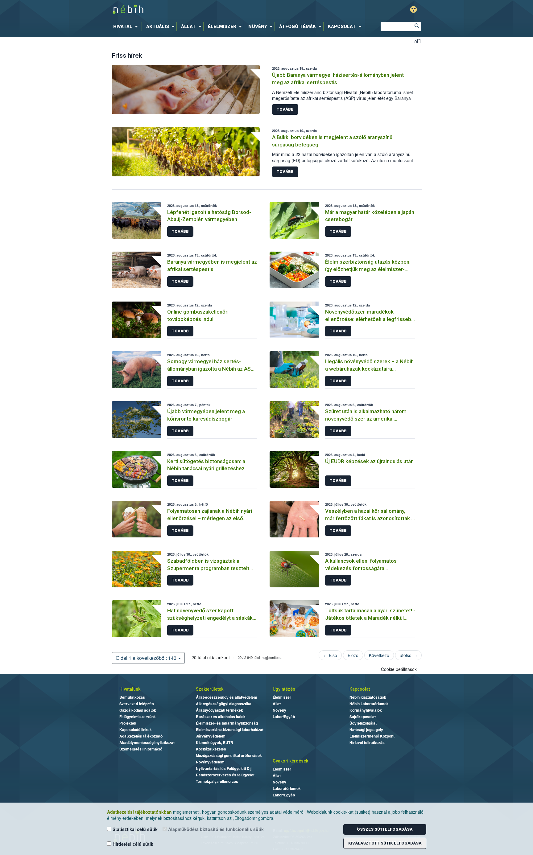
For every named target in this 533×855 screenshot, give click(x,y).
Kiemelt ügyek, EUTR (214, 742)
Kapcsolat (359, 689)
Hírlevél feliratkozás (367, 742)
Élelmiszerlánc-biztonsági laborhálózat (229, 729)
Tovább (285, 109)
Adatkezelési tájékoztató (141, 736)
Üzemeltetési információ (140, 749)
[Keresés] (416, 26)
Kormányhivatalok (365, 710)
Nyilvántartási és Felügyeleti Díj (223, 768)
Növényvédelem (210, 762)
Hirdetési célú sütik (132, 844)
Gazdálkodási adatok (137, 710)
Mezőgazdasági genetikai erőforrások (229, 755)
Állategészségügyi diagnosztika (223, 703)
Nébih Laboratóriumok (369, 703)
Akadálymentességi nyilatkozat (147, 742)
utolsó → (408, 655)
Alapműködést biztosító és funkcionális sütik (215, 829)
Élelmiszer (282, 697)
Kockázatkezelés (211, 749)
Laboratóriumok (287, 788)
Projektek (127, 723)
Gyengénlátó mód (413, 9)
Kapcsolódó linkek (135, 729)
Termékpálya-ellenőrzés (217, 781)
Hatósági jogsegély (366, 729)
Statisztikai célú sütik (134, 829)
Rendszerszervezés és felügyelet (225, 775)
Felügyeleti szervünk (137, 716)
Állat (277, 703)
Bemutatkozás (132, 697)
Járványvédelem (210, 736)
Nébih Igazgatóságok (367, 697)
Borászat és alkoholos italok (221, 716)
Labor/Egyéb (284, 716)
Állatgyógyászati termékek (219, 710)
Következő (379, 655)
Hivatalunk (129, 689)
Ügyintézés (284, 689)
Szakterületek (209, 689)
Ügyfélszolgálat (363, 723)
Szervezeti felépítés (136, 703)
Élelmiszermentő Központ (372, 736)
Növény (279, 710)
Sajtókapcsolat (362, 716)
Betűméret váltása (417, 41)
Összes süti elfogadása (384, 829)
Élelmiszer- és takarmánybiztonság (227, 723)
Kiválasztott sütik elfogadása (384, 843)
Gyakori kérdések (290, 760)
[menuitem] (127, 26)
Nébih (201, 9)
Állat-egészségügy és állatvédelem (226, 697)
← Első (330, 655)
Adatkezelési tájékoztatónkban (139, 812)
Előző (353, 655)
